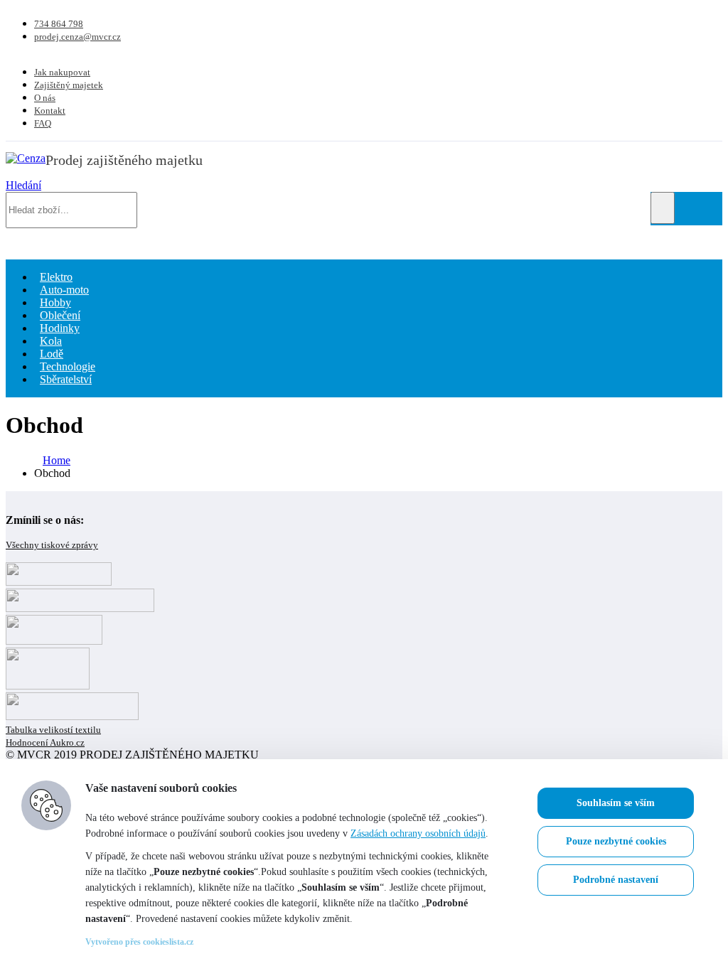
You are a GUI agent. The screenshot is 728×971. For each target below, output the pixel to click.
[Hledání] (663, 208)
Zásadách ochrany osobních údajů (418, 833)
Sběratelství (66, 379)
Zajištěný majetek (68, 85)
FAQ (42, 123)
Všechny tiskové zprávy (52, 545)
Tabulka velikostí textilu (53, 729)
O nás (44, 97)
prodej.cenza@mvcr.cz (77, 36)
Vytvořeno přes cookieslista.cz (139, 942)
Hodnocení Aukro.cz (45, 742)
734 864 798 (58, 23)
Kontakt (49, 110)
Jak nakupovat (62, 72)
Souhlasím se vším (616, 803)
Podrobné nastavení (615, 879)
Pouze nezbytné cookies (616, 841)
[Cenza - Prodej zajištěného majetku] (26, 158)
